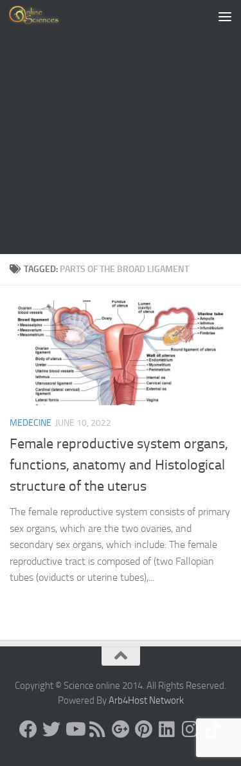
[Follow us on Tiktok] (213, 729)
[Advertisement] (120, 127)
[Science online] (28, 729)
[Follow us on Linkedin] (167, 729)
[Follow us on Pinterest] (144, 729)
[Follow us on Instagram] (190, 729)
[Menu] (225, 16)
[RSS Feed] (98, 729)
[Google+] (121, 729)
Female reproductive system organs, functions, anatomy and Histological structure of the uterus (119, 465)
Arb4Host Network (146, 700)
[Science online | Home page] (44, 16)
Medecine (30, 422)
